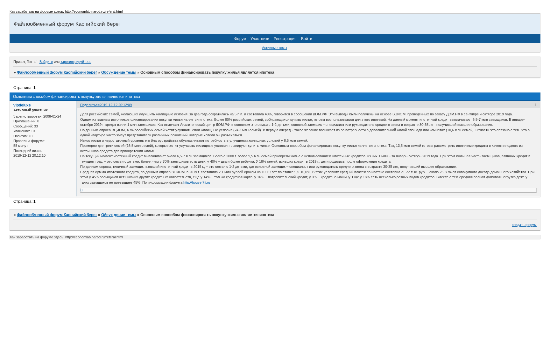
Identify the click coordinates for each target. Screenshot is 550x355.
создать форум (524, 225)
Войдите (46, 62)
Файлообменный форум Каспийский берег (57, 72)
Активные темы (274, 48)
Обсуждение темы (118, 72)
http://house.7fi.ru (196, 182)
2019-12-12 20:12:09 (116, 105)
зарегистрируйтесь (75, 62)
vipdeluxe (22, 105)
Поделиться (90, 105)
